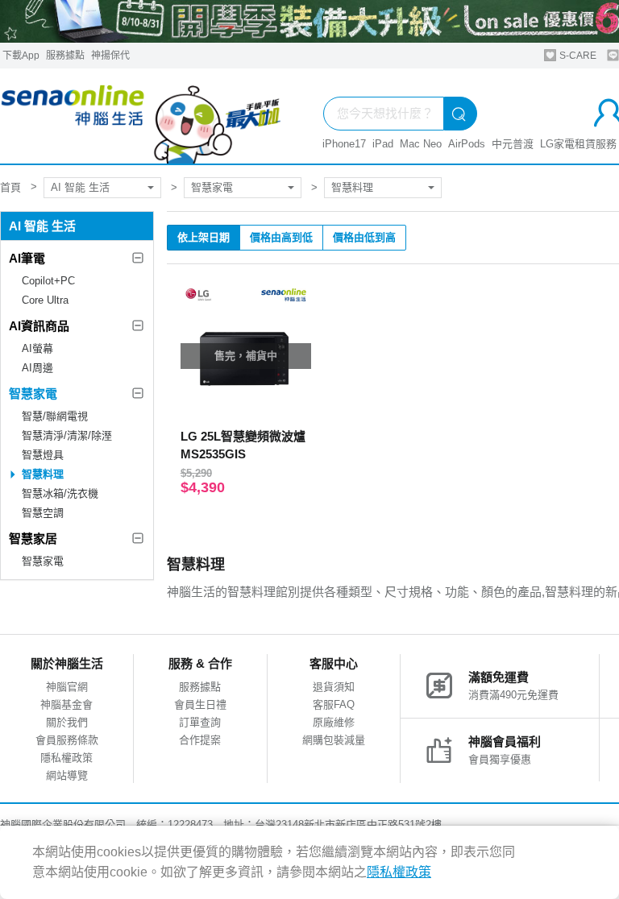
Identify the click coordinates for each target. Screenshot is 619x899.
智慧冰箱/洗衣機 (60, 493)
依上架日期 (203, 237)
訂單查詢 (200, 722)
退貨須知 (334, 687)
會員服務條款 (66, 740)
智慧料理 (352, 187)
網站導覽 (67, 775)
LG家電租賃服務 (578, 144)
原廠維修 (334, 722)
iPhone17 (344, 144)
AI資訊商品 (39, 326)
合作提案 (200, 740)
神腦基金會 (66, 704)
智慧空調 (43, 513)
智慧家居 (33, 538)
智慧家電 (212, 187)
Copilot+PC (48, 281)
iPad (382, 144)
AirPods (466, 144)
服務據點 (65, 55)
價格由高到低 (281, 237)
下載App (20, 55)
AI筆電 (27, 258)
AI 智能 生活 (80, 187)
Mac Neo (421, 144)
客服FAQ (334, 704)
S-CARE (576, 55)
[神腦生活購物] (141, 116)
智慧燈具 (43, 455)
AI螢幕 (37, 348)
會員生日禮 (200, 704)
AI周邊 (37, 368)
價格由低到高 (364, 237)
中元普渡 (513, 144)
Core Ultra (45, 300)
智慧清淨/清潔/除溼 (67, 435)
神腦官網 (67, 687)
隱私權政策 (66, 758)
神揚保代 (110, 55)
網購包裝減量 (333, 740)
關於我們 (67, 722)
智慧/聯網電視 (55, 416)
